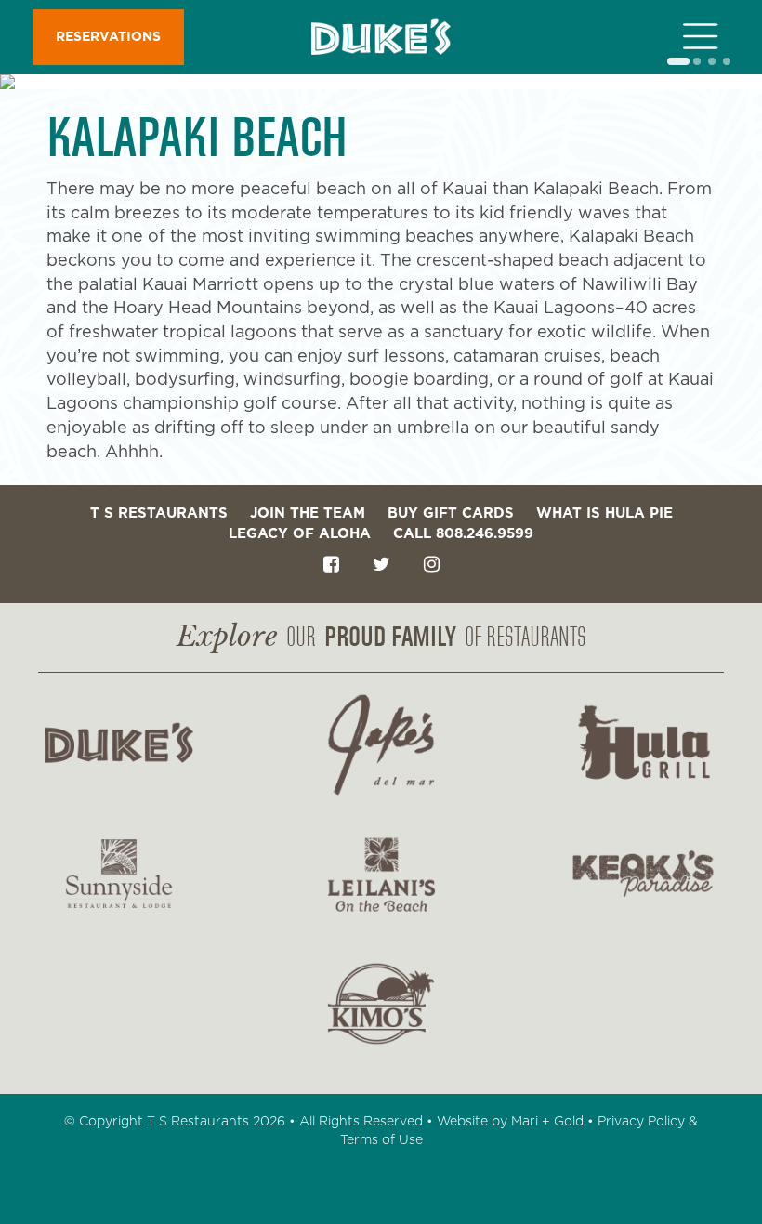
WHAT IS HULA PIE (604, 513)
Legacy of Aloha (300, 534)
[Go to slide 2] (697, 61)
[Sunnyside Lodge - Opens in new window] (119, 874)
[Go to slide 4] (726, 61)
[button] (706, 37)
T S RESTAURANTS (159, 513)
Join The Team (307, 513)
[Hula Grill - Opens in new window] (643, 744)
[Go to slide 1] (678, 61)
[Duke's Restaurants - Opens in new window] (119, 744)
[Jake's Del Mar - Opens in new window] (381, 744)
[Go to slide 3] (712, 61)
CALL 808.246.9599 (463, 534)
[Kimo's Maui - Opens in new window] (381, 1004)
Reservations (108, 37)
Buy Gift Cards (451, 513)
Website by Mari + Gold (510, 1121)
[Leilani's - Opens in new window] (381, 874)
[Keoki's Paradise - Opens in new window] (643, 874)
